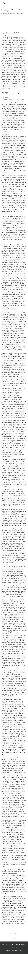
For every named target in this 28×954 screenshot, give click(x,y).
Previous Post (14, 934)
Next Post (14, 938)
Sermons (12, 13)
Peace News (5, 13)
